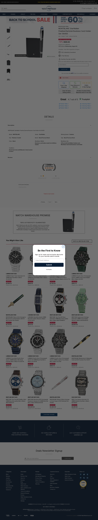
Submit (49, 265)
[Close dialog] (63, 246)
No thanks (49, 269)
